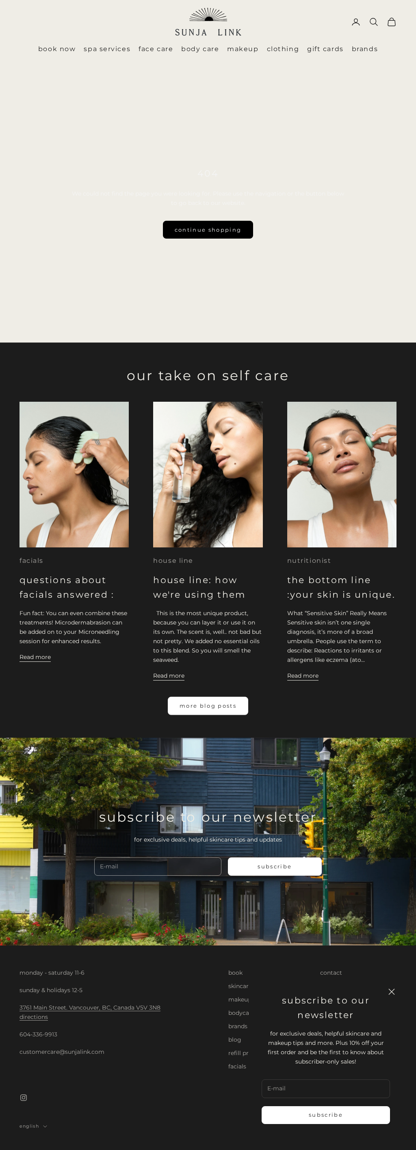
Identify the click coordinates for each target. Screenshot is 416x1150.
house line (173, 560)
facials (31, 560)
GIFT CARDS (325, 49)
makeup (239, 999)
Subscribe (326, 1114)
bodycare (241, 1012)
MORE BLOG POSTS (208, 705)
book (235, 972)
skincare (240, 986)
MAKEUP (242, 49)
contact (331, 972)
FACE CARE (156, 49)
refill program (248, 1053)
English (29, 1126)
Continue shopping (208, 229)
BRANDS (365, 49)
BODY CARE (200, 49)
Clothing (283, 49)
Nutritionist (309, 560)
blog (234, 1039)
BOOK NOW (57, 49)
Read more (35, 657)
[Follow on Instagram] (24, 1098)
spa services (107, 49)
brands (237, 1026)
